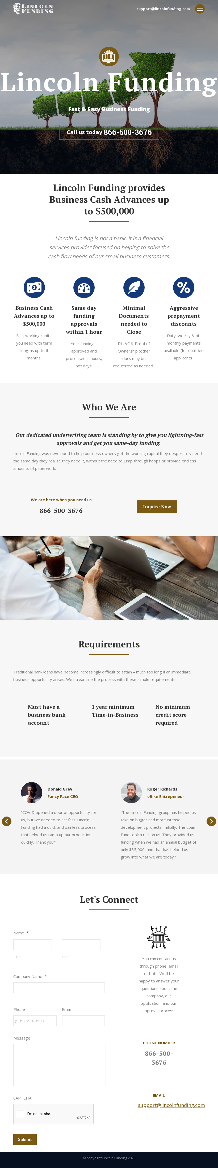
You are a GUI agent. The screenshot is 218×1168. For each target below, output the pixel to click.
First (17, 957)
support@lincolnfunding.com (171, 1105)
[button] (6, 821)
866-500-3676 (61, 510)
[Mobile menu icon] (200, 9)
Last (65, 957)
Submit (25, 1139)
